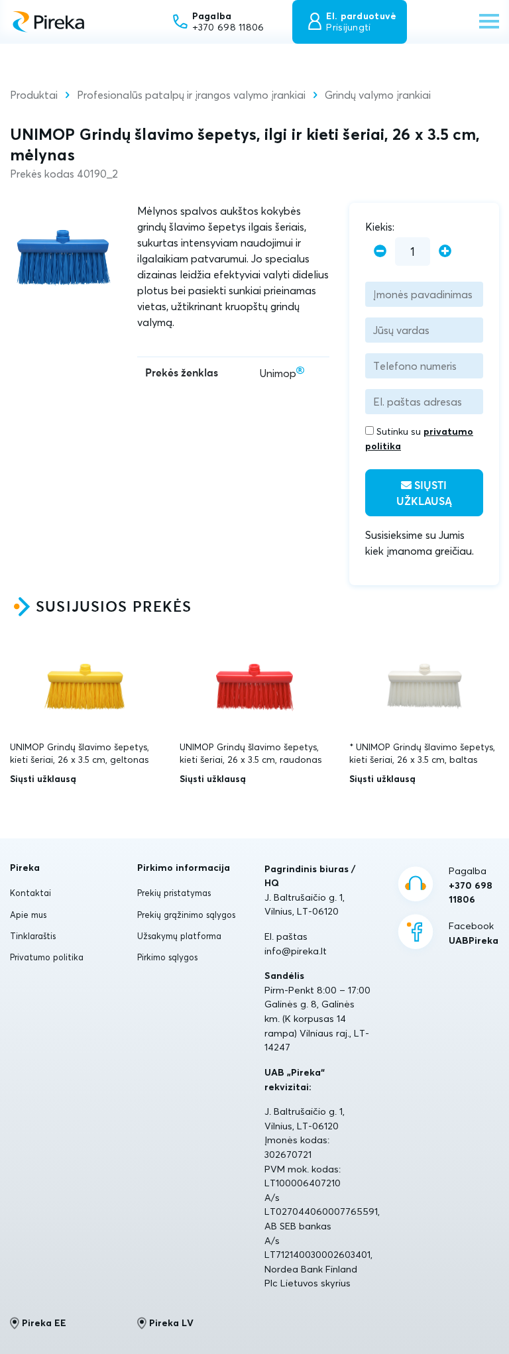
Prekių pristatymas (174, 892)
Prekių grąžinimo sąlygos (186, 914)
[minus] (380, 251)
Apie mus (28, 914)
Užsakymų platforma (179, 936)
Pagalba (470, 885)
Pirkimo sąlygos (167, 957)
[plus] (445, 251)
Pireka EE (44, 1323)
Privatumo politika (47, 957)
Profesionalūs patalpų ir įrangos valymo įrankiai (191, 94)
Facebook (473, 933)
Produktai (34, 94)
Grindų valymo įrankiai (378, 94)
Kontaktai (30, 892)
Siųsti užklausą (424, 493)
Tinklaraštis (33, 936)
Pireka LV (171, 1323)
